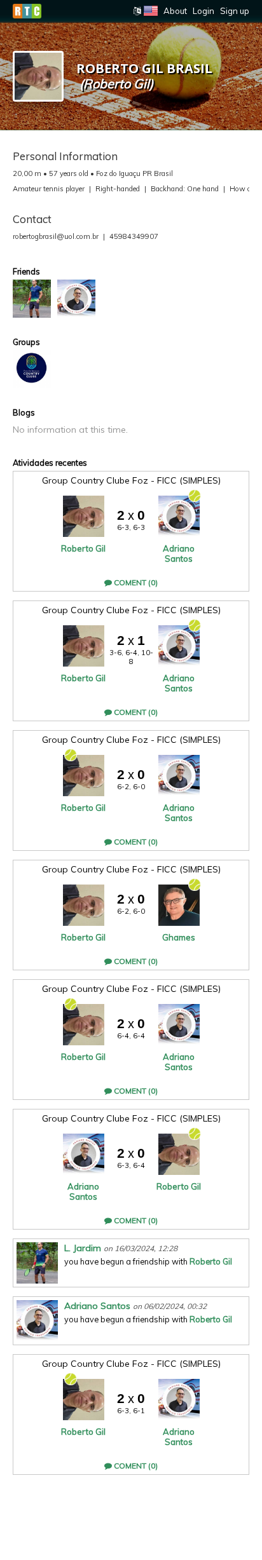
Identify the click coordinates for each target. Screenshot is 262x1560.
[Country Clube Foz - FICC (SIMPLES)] (32, 369)
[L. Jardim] (32, 299)
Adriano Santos (179, 553)
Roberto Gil (83, 548)
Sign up (234, 11)
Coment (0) (135, 582)
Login (203, 11)
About (175, 11)
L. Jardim (82, 1248)
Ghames (178, 937)
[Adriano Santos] (76, 299)
